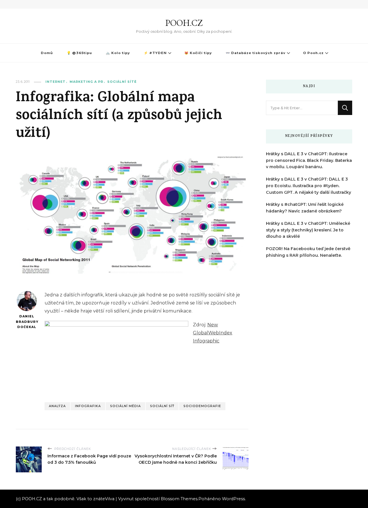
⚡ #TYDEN (155, 53)
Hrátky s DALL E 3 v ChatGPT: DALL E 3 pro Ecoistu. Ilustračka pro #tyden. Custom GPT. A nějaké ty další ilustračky (308, 186)
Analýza (57, 406)
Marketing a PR (86, 82)
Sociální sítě (122, 82)
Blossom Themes (179, 498)
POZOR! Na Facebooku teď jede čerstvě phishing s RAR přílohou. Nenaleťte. (308, 252)
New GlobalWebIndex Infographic (212, 333)
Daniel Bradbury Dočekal (26, 322)
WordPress (233, 498)
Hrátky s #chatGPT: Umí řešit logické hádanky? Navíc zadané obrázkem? (305, 208)
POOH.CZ (184, 22)
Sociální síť (162, 406)
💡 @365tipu (79, 53)
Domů (47, 53)
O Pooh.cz (313, 53)
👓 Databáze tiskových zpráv (255, 53)
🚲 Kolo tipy (118, 53)
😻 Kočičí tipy (198, 53)
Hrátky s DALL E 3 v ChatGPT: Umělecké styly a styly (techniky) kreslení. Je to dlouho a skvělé (308, 230)
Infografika (88, 406)
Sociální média (125, 406)
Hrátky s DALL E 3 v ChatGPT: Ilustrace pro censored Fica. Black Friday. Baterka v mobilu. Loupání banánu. (309, 160)
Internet (55, 82)
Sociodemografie (202, 406)
